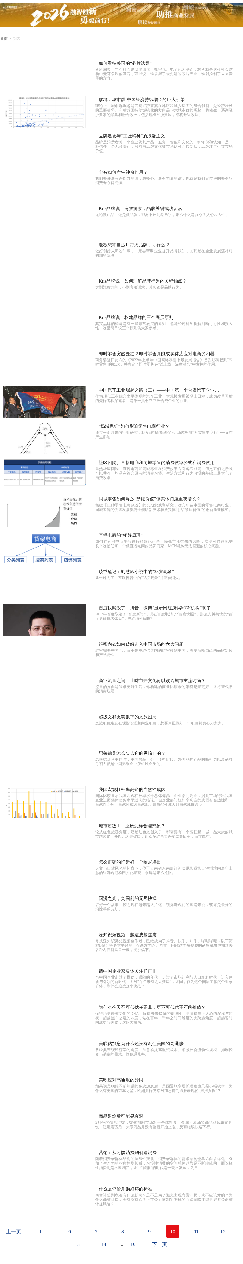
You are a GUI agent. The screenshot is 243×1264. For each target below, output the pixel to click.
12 (222, 1231)
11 (196, 1231)
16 (132, 1244)
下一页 (159, 1244)
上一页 (13, 1231)
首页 (4, 39)
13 (77, 1244)
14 (103, 1244)
